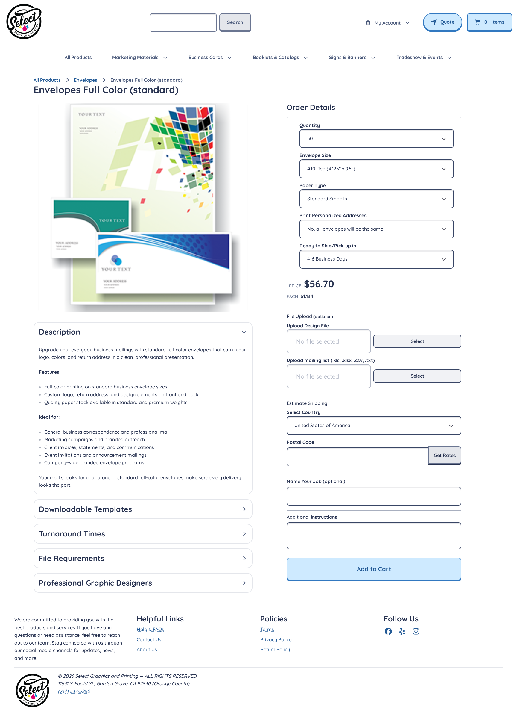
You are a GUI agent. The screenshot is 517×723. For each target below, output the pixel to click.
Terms (267, 629)
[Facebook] (388, 631)
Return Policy (275, 649)
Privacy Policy (276, 639)
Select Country (303, 412)
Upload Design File (308, 326)
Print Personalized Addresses (333, 215)
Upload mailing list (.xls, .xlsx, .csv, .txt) (331, 360)
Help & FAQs (150, 629)
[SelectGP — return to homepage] (24, 39)
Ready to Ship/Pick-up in (327, 246)
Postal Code (300, 442)
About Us (147, 649)
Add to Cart (374, 569)
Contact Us (149, 639)
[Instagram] (415, 631)
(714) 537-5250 (74, 691)
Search (235, 22)
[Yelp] (402, 631)
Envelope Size (315, 155)
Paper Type (312, 185)
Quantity (309, 125)
